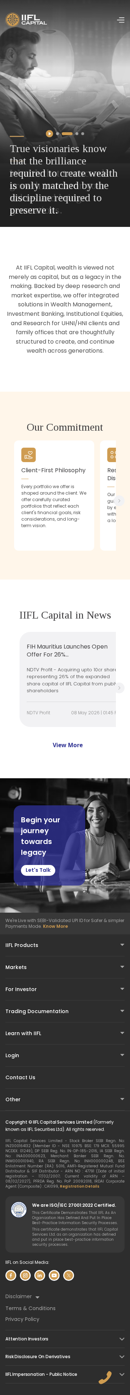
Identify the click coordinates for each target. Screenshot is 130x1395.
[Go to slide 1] (57, 133)
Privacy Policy (22, 1319)
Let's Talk (38, 870)
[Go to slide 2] (67, 133)
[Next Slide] (119, 500)
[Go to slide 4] (82, 133)
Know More (55, 926)
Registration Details (79, 1186)
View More (68, 745)
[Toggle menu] (121, 20)
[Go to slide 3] (76, 133)
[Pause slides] (49, 133)
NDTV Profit (38, 713)
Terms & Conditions (30, 1308)
